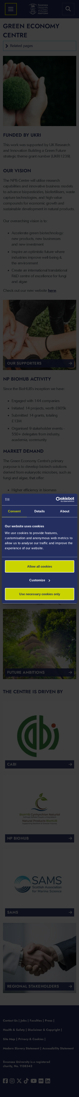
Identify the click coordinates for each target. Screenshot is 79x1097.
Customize (37, 580)
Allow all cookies (39, 566)
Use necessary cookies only (39, 594)
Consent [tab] (14, 511)
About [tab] (64, 511)
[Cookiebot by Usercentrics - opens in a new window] (56, 499)
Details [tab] (39, 511)
